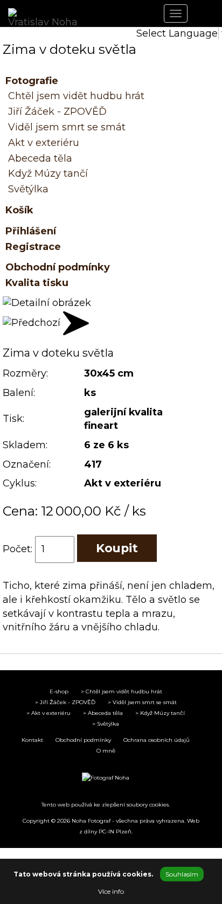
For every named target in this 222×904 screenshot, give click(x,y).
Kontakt (32, 739)
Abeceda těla (40, 158)
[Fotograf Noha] (105, 778)
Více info (111, 891)
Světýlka (28, 189)
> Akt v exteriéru (48, 713)
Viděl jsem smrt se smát (67, 127)
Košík (19, 210)
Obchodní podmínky (57, 267)
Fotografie (31, 81)
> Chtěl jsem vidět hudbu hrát (121, 691)
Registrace (33, 247)
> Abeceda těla (103, 713)
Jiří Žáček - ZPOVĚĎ (57, 111)
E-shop (59, 691)
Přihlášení (30, 231)
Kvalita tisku (36, 283)
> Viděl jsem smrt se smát (142, 702)
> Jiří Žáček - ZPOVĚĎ (65, 702)
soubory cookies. (148, 804)
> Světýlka (105, 723)
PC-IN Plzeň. (116, 831)
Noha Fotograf (91, 820)
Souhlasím (181, 874)
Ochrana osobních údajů (156, 739)
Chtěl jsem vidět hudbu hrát (76, 96)
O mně (105, 750)
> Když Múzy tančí (160, 713)
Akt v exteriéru (43, 143)
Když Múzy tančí (48, 173)
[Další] (76, 323)
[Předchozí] (31, 323)
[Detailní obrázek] (47, 303)
